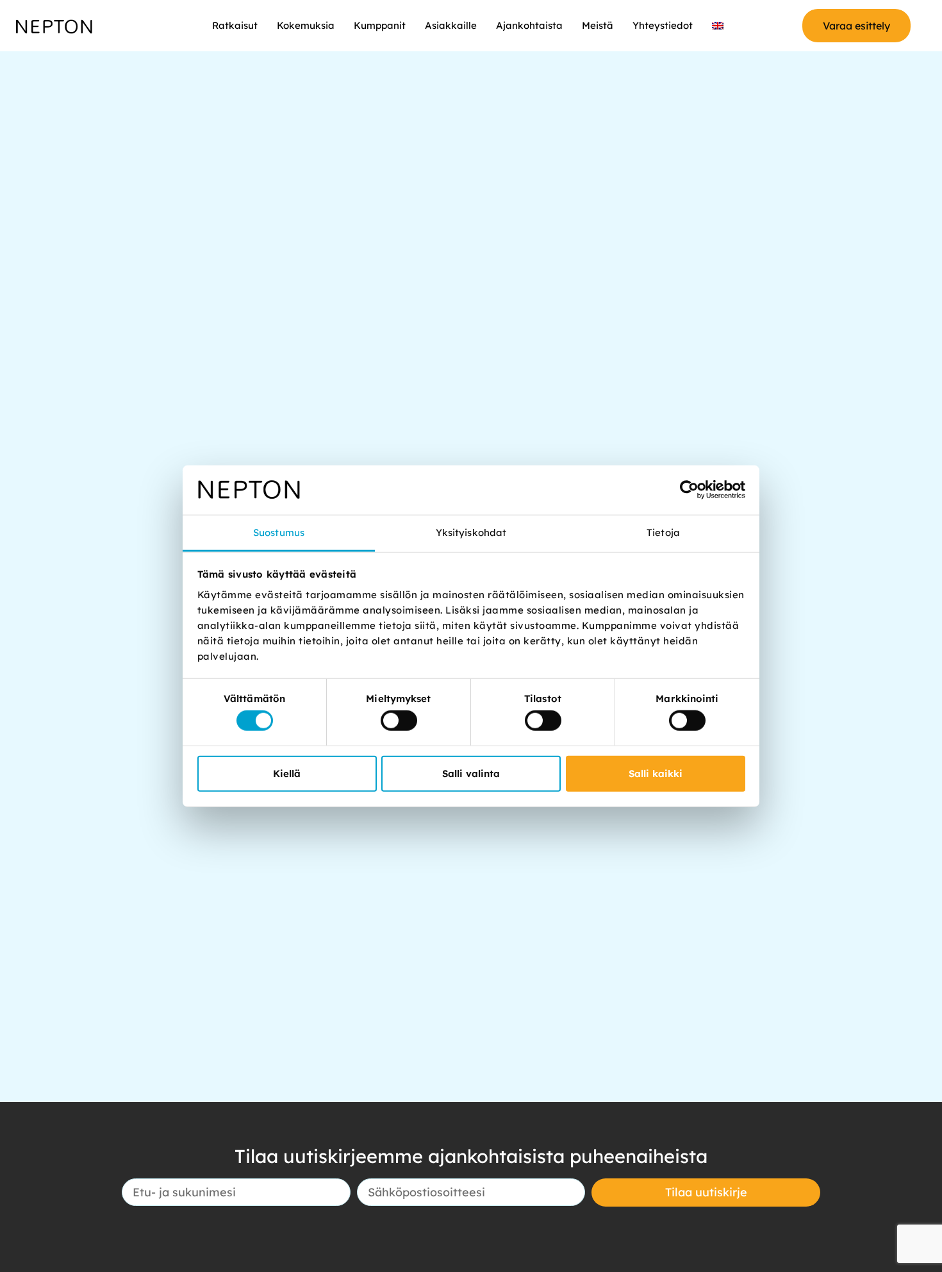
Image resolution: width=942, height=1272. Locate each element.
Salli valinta (471, 773)
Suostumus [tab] (278, 532)
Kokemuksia (306, 25)
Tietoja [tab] (663, 532)
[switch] (399, 720)
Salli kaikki (655, 773)
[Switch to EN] (717, 25)
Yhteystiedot (662, 25)
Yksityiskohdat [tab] (471, 532)
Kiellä (287, 773)
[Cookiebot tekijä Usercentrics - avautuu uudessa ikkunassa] (689, 489)
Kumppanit (380, 25)
